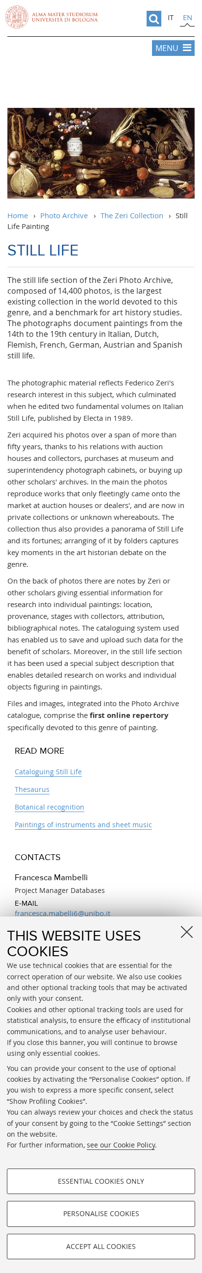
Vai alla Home (101, 83)
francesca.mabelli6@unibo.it (62, 913)
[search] (154, 18)
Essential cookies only (101, 1181)
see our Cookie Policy (121, 1144)
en (187, 17)
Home (17, 215)
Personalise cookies (101, 1213)
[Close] (187, 932)
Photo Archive (64, 215)
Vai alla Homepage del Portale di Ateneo (51, 17)
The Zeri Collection (132, 215)
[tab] (170, 18)
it (171, 17)
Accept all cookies (101, 1246)
